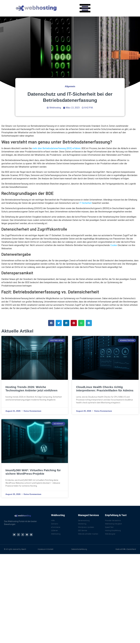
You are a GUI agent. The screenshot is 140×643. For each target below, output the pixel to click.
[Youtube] (26, 534)
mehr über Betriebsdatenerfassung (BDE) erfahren (56, 148)
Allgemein (70, 86)
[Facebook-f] (22, 534)
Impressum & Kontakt (45, 549)
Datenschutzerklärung (79, 549)
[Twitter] (14, 534)
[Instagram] (18, 534)
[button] (85, 8)
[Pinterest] (31, 534)
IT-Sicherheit (85, 203)
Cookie (113, 245)
